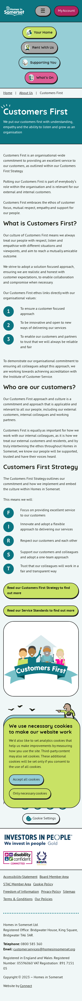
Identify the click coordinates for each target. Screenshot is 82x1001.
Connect (26, 986)
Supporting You (43, 62)
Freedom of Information (21, 892)
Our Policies (43, 899)
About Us (26, 93)
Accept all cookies (26, 779)
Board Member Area (54, 877)
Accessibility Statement (20, 877)
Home (7, 93)
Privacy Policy (51, 892)
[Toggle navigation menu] (43, 11)
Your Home (43, 32)
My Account (66, 11)
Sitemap (69, 892)
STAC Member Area (17, 884)
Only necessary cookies (30, 793)
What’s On (45, 77)
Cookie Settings (44, 818)
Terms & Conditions (18, 899)
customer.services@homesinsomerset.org (44, 949)
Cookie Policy (43, 884)
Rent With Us (43, 47)
